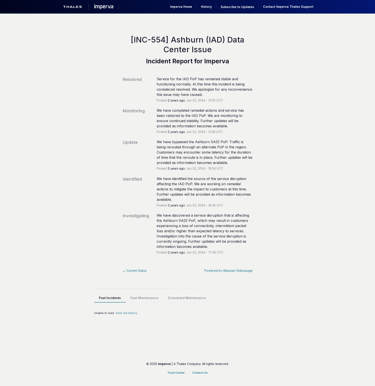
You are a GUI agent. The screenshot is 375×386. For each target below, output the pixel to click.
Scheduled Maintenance (187, 298)
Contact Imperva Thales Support (288, 6)
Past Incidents (110, 298)
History (206, 6)
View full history (126, 313)
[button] (237, 7)
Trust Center (176, 372)
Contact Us (200, 372)
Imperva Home (181, 6)
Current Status (134, 270)
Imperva (216, 61)
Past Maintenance (144, 298)
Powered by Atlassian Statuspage (228, 270)
